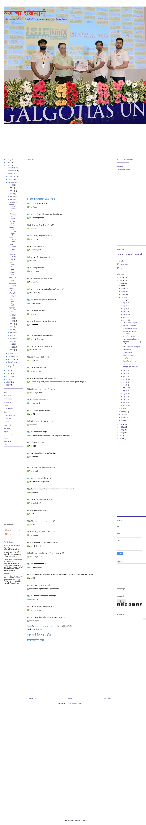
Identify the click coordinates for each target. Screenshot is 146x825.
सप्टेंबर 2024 (12, 174)
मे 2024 (10, 353)
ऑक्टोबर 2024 (12, 171)
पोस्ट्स (9, 530)
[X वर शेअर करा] (66, 626)
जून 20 (12, 324)
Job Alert (7, 428)
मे (122, 409)
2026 (8, 160)
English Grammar (10, 415)
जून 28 (12, 191)
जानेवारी (123, 420)
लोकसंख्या (6, 574)
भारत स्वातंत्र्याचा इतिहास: (130, 326)
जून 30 (12, 185)
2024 (8, 165)
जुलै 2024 (11, 179)
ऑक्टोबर (123, 289)
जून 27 (12, 194)
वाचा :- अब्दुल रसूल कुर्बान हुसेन (11, 266)
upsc (5, 445)
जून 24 (12, 202)
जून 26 (12, 196)
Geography (7, 418)
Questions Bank (37, 629)
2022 (8, 373)
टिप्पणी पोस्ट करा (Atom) (75, 703)
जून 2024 (11, 182)
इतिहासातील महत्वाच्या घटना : (12, 295)
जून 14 (12, 338)
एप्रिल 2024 (12, 356)
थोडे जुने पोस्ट (108, 698)
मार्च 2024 (11, 359)
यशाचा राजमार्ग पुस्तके (123, 163)
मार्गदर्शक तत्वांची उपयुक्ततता (12, 207)
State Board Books (123, 169)
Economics (7, 412)
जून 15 (12, 335)
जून (122, 300)
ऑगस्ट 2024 (12, 176)
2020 (8, 379)
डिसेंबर (123, 286)
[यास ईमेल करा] (62, 626)
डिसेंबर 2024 (12, 168)
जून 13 (12, 341)
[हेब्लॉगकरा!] (64, 626)
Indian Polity (8, 425)
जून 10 (12, 347)
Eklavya (120, 166)
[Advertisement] (72, 140)
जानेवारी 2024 (12, 365)
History (6, 422)
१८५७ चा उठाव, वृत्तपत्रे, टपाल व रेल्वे (129, 254)
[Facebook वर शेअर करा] (68, 626)
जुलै (122, 297)
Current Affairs (8, 409)
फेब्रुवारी (124, 417)
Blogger (77, 820)
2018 (8, 385)
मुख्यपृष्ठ (70, 698)
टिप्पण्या (9, 534)
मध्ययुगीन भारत (11, 289)
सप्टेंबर (123, 291)
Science (6, 438)
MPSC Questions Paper (125, 160)
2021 (8, 376)
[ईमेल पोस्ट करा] (57, 626)
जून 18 (12, 330)
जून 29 (12, 188)
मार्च (122, 415)
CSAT (6, 405)
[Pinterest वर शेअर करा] (70, 626)
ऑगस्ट (123, 294)
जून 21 (12, 321)
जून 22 (12, 318)
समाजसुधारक (7, 402)
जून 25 (12, 199)
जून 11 (12, 344)
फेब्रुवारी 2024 (12, 362)
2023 (8, 370)
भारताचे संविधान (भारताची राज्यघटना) (12, 231)
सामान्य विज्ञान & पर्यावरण (12, 239)
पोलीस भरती (7, 395)
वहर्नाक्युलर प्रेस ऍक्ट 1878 (12, 309)
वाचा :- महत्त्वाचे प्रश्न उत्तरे (12, 302)
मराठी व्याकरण (8, 399)
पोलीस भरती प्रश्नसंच (12, 284)
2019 (8, 382)
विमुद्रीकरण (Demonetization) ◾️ (12, 257)
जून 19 (12, 327)
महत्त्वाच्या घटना (11, 273)
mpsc (6, 432)
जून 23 (12, 315)
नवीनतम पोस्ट (32, 698)
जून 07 (12, 350)
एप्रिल (123, 412)
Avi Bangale (124, 264)
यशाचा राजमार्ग (25, 13)
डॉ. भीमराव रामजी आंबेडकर (12, 223)
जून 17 (12, 332)
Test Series (8, 441)
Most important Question (131, 339)
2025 (8, 162)
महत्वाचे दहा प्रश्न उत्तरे (12, 279)
